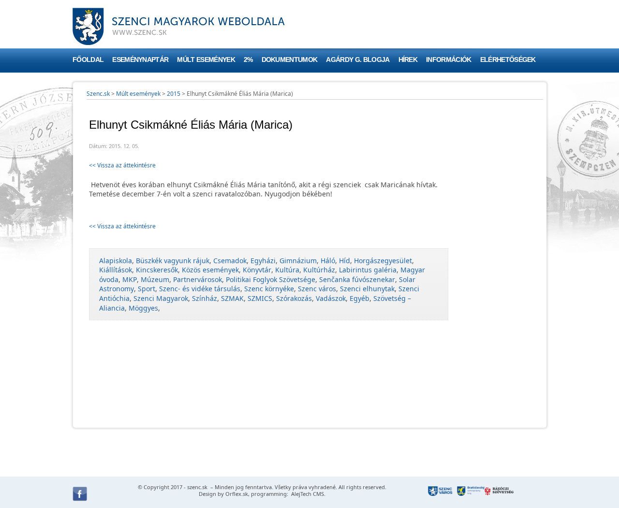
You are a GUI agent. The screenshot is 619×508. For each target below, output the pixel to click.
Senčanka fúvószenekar (357, 279)
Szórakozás (294, 298)
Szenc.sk (98, 94)
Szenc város (317, 288)
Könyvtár (257, 269)
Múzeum (155, 279)
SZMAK (232, 298)
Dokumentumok (290, 59)
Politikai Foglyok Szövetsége (270, 279)
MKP (129, 279)
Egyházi (263, 260)
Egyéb (359, 298)
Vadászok (331, 298)
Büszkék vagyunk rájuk (172, 260)
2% (248, 59)
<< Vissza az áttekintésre (122, 165)
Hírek (408, 59)
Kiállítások (115, 269)
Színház (204, 298)
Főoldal (88, 59)
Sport (146, 288)
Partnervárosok (197, 279)
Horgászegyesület (383, 260)
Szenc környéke (269, 288)
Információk (449, 59)
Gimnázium (298, 260)
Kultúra (287, 269)
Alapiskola (115, 260)
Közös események (210, 269)
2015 (173, 94)
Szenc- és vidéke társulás (199, 288)
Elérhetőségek (508, 59)
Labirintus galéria (368, 269)
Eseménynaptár (140, 59)
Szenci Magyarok (160, 298)
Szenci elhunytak (367, 288)
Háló (328, 260)
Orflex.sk (236, 493)
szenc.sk (197, 487)
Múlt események (206, 59)
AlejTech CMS (307, 493)
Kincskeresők (157, 269)
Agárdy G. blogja (357, 59)
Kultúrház (319, 269)
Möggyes (143, 308)
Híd (344, 260)
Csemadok (230, 260)
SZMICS (260, 298)
